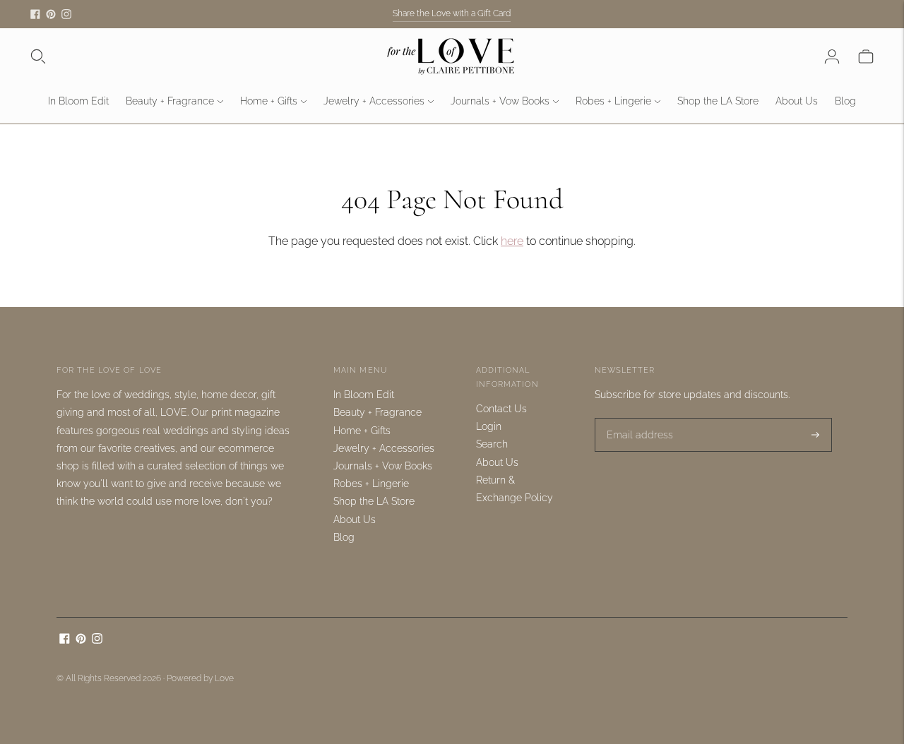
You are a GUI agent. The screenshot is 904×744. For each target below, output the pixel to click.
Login (488, 426)
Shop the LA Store (718, 101)
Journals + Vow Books (500, 101)
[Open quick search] (38, 56)
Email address (635, 418)
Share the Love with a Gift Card (452, 13)
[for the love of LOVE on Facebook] (35, 14)
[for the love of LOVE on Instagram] (66, 14)
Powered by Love (200, 678)
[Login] (832, 56)
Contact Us (501, 408)
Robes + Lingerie (613, 101)
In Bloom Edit (78, 101)
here (512, 241)
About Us (796, 101)
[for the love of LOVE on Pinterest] (51, 14)
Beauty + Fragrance (170, 101)
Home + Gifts (268, 101)
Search (492, 444)
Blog (845, 101)
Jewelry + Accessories (373, 101)
